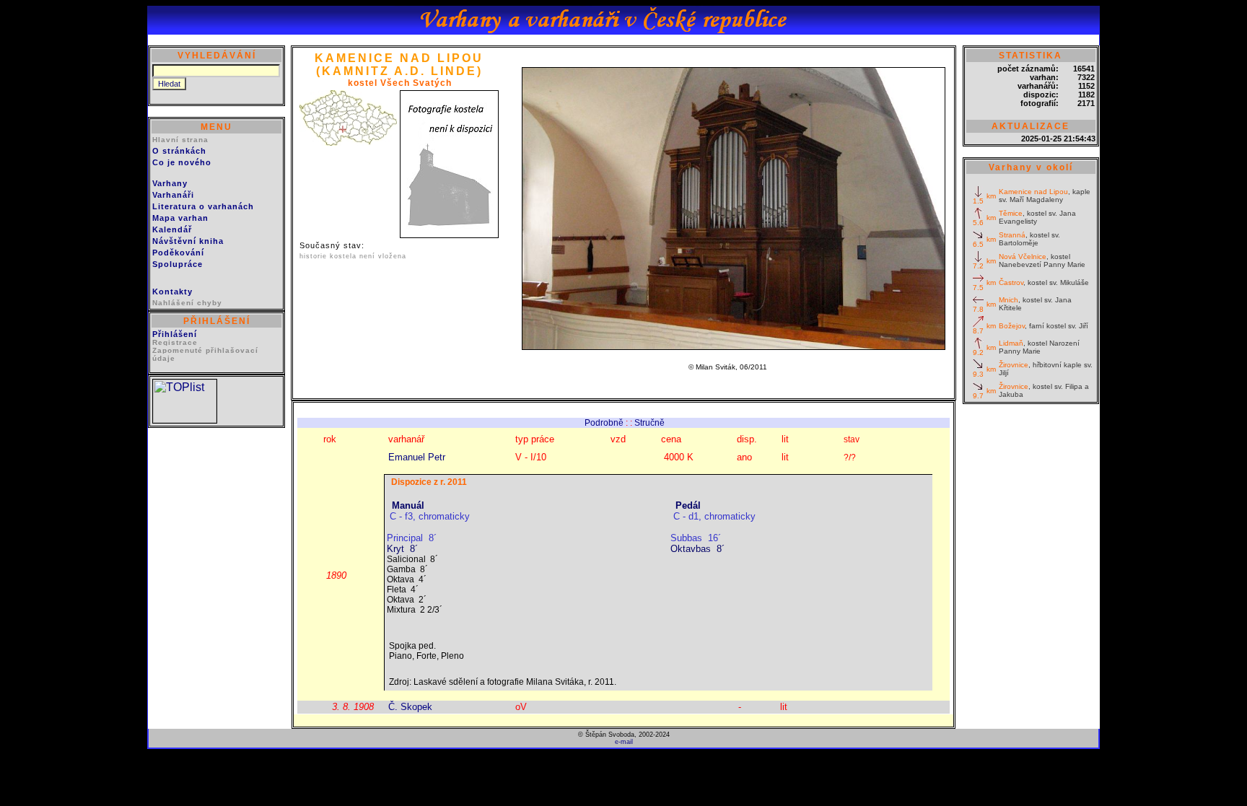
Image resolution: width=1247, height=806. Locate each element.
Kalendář (172, 229)
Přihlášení (174, 334)
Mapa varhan (180, 218)
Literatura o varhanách (203, 206)
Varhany (170, 183)
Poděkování (178, 252)
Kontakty (172, 291)
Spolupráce (177, 264)
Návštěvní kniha (188, 241)
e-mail (624, 741)
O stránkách (179, 150)
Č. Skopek (410, 706)
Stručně (649, 423)
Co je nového (181, 162)
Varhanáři (173, 194)
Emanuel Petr (416, 457)
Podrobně (604, 423)
